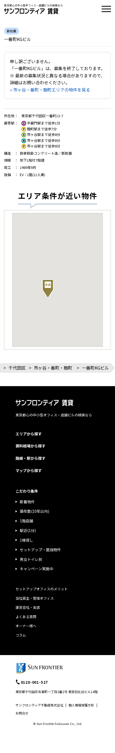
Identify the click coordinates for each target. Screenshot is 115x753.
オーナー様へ (26, 625)
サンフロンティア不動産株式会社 (39, 705)
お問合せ (22, 713)
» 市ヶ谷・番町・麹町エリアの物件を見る (50, 89)
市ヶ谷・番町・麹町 (53, 367)
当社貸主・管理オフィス (35, 598)
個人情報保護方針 (81, 705)
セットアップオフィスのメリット (42, 588)
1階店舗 (26, 520)
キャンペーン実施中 (36, 568)
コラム (21, 635)
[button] (48, 288)
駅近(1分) (28, 530)
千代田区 (17, 367)
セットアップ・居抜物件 (40, 549)
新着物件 (27, 501)
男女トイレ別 (31, 559)
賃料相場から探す (30, 445)
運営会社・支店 (28, 607)
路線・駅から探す (30, 458)
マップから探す (29, 470)
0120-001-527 (34, 682)
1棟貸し (26, 540)
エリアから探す (29, 433)
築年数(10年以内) (34, 511)
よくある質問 (26, 616)
